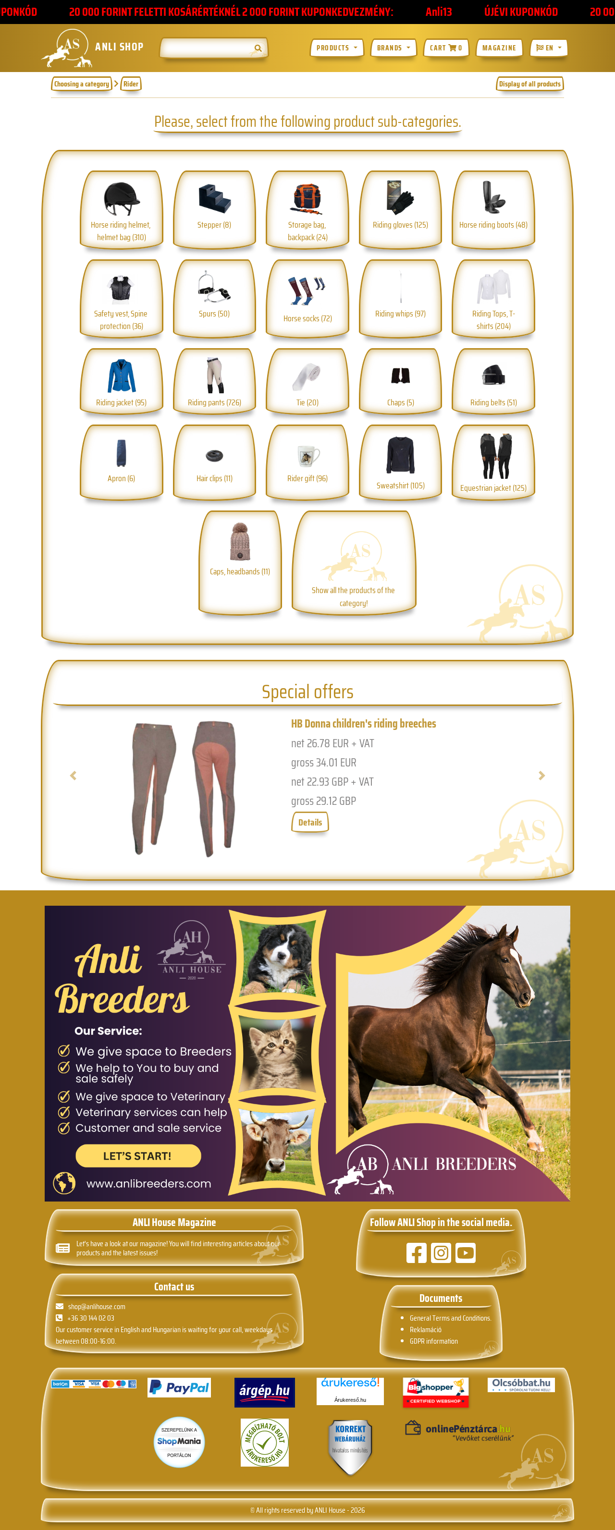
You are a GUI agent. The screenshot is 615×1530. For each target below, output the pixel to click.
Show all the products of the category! (354, 596)
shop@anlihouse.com (96, 1306)
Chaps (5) (400, 402)
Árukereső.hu (350, 1400)
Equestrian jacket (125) (493, 488)
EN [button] (549, 48)
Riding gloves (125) (400, 224)
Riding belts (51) (493, 402)
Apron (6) (121, 478)
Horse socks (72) (307, 318)
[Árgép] (265, 1393)
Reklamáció (426, 1330)
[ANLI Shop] (350, 1449)
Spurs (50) (214, 313)
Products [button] (334, 48)
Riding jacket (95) (121, 402)
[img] (258, 48)
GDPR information (434, 1341)
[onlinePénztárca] (435, 1431)
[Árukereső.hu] (350, 1386)
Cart (446, 48)
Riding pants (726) (214, 402)
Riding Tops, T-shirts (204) (493, 320)
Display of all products (530, 84)
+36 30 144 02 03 (90, 1318)
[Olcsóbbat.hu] (521, 1385)
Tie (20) (307, 402)
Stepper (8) (214, 224)
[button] (87, 789)
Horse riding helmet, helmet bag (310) (121, 231)
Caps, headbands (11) (240, 571)
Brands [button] (391, 48)
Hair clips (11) (215, 478)
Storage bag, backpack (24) (308, 231)
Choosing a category (81, 84)
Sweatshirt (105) (401, 485)
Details (310, 822)
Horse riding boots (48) (493, 224)
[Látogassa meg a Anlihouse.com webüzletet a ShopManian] (179, 1442)
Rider (130, 84)
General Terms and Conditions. (451, 1318)
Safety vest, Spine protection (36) (121, 320)
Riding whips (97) (400, 313)
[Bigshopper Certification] (436, 1393)
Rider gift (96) (307, 478)
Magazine (499, 48)
